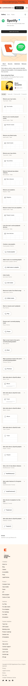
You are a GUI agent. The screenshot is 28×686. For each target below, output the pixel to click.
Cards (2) (24, 94)
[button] (20, 14)
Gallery (3, 14)
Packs (13, 14)
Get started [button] (19, 8)
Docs (8, 14)
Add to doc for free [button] (14, 31)
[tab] (4, 64)
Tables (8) (10, 94)
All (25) (3, 94)
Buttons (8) (17, 94)
